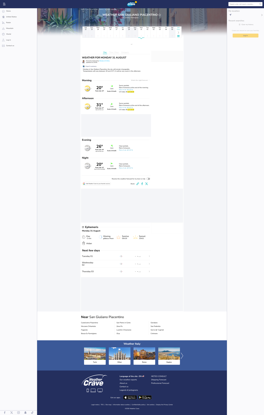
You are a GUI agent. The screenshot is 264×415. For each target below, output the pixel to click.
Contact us (124, 386)
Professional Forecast (160, 383)
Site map (108, 405)
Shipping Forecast (158, 379)
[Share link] (137, 183)
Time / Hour (114, 52)
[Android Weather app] (145, 397)
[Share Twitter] (146, 183)
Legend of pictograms (129, 390)
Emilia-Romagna (94, 9)
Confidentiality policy (138, 405)
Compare (125, 52)
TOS (102, 405)
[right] (182, 356)
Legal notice (95, 405)
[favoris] (160, 14)
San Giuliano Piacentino (110, 9)
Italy (88, 9)
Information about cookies (121, 405)
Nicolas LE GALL (104, 61)
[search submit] (260, 4)
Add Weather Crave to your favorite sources (98, 183)
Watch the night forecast (139, 80)
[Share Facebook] (142, 183)
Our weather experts (128, 379)
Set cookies (150, 405)
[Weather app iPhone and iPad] (130, 397)
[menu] (4, 4)
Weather (83, 9)
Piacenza (101, 9)
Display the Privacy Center (164, 405)
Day (105, 52)
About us (123, 383)
